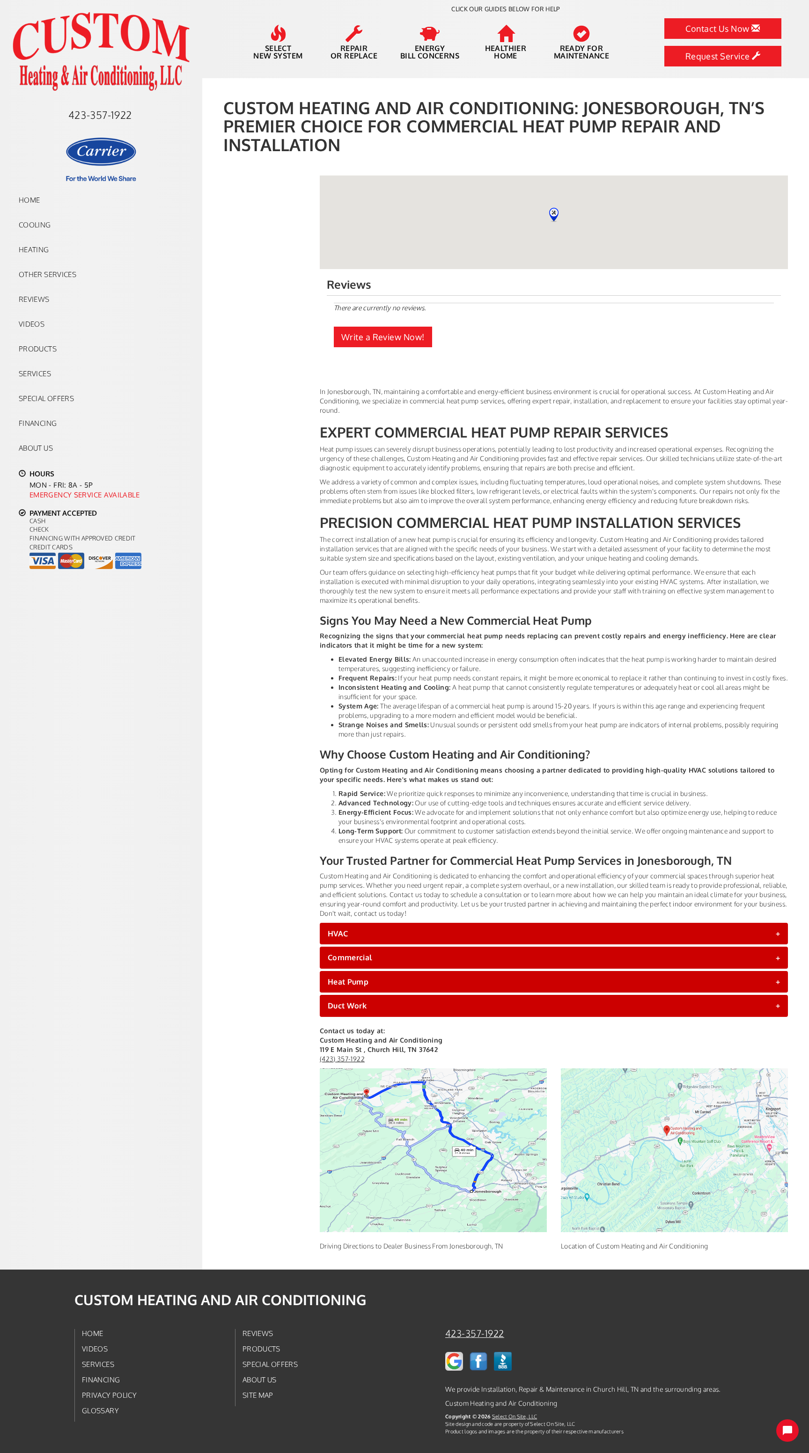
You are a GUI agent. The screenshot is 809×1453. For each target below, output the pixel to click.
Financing (38, 423)
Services (35, 373)
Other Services (47, 274)
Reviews (34, 299)
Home (29, 200)
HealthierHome (506, 51)
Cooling (35, 224)
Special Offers (46, 398)
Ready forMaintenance (581, 51)
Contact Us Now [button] (718, 28)
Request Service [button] (718, 56)
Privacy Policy (109, 1395)
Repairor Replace (354, 51)
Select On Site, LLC (514, 1416)
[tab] (554, 933)
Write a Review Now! (383, 337)
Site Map (258, 1395)
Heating (34, 249)
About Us (36, 448)
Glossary (100, 1410)
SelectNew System (277, 51)
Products (38, 348)
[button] (554, 933)
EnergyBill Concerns (429, 51)
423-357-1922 (474, 1333)
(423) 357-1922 (342, 1059)
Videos (31, 324)
